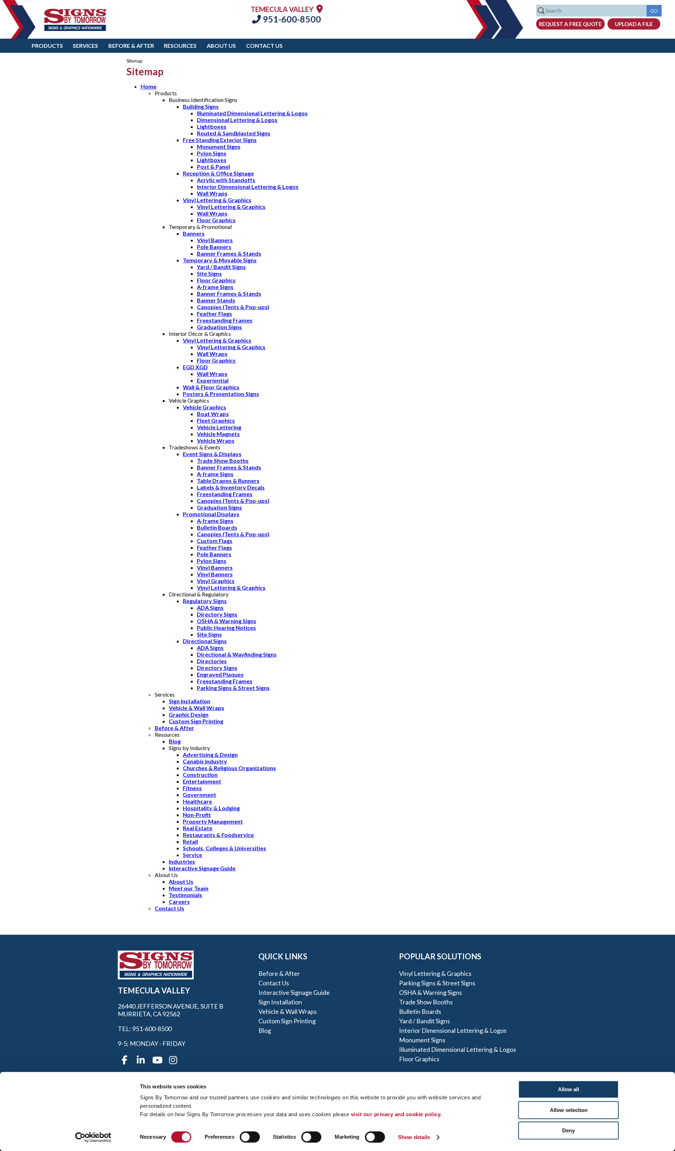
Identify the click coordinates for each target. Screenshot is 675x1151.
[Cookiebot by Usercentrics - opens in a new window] (93, 1137)
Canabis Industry (205, 761)
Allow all (568, 1089)
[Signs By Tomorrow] (75, 28)
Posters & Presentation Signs (221, 393)
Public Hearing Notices (226, 627)
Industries (182, 861)
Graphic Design (188, 714)
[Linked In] (140, 1060)
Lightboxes (211, 126)
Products (47, 45)
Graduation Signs (219, 327)
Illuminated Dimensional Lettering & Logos (252, 113)
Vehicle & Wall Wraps (196, 707)
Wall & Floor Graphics (211, 387)
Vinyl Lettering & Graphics (217, 200)
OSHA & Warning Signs (226, 621)
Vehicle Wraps (215, 440)
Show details (414, 1137)
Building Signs (201, 106)
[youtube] (156, 1060)
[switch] (250, 1137)
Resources (180, 45)
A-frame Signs (215, 286)
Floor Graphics (216, 220)
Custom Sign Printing (196, 721)
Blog (175, 741)
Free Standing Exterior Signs (220, 139)
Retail (190, 841)
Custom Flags (214, 540)
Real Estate (197, 828)
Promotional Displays (211, 514)
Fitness (192, 788)
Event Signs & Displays (212, 453)
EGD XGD (195, 367)
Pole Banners (214, 246)
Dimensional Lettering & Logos (237, 119)
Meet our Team (188, 888)
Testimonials (185, 894)
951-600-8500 (291, 19)
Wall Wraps (212, 193)
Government (199, 794)
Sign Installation (189, 701)
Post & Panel (213, 166)
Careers (179, 901)
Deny (568, 1130)
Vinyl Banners (215, 240)
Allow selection (568, 1110)
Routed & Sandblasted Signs (233, 133)
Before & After (131, 45)
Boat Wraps (213, 413)
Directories (212, 661)
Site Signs (209, 273)
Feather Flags (214, 313)
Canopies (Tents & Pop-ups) (233, 306)
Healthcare (197, 801)
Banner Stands (216, 300)
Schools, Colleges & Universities (224, 848)
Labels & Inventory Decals (231, 487)
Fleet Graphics (216, 420)
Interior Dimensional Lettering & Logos (247, 186)
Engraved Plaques (220, 674)
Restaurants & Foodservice (218, 834)
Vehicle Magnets (218, 433)
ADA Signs (210, 607)
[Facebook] (124, 1060)
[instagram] (173, 1060)
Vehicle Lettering (219, 427)
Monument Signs (218, 146)
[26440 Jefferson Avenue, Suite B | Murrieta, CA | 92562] (319, 9)
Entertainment (202, 781)
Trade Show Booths (223, 460)
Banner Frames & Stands (229, 253)
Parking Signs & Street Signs (233, 687)
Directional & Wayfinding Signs (237, 654)
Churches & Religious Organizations (229, 768)
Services (85, 45)
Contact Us (264, 45)
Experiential (213, 380)
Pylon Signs (211, 153)
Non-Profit (197, 814)
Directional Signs (205, 641)
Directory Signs (217, 614)
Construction (200, 774)
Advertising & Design (210, 754)
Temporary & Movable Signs (220, 260)
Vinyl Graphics (215, 580)
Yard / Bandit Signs (221, 266)
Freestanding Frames (224, 320)
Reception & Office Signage (218, 173)
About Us (221, 45)
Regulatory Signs (205, 600)
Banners (194, 233)
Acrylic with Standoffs (226, 180)
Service (192, 854)
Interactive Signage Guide (202, 868)
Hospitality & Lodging (211, 808)
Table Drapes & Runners (228, 480)
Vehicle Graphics (204, 407)
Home (148, 86)
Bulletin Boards (217, 527)
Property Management (213, 821)
